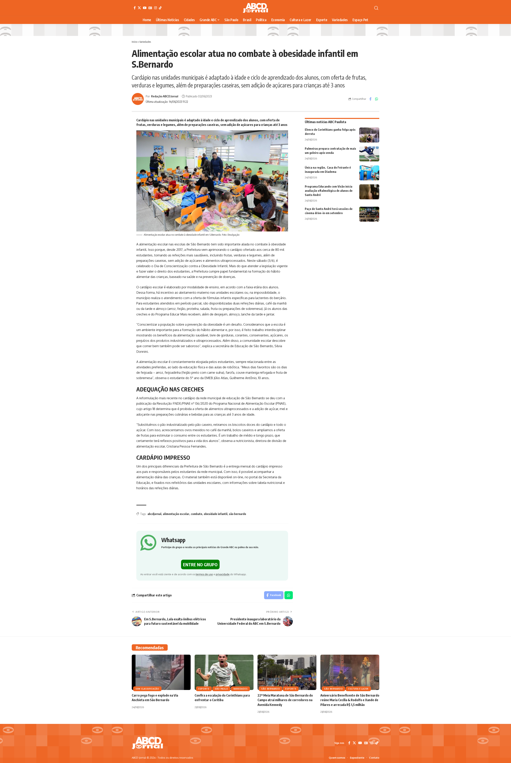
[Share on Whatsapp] (376, 99)
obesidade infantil (215, 514)
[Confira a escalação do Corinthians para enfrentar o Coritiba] (224, 672)
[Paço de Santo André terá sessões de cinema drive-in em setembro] (369, 214)
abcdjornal (154, 514)
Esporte (203, 689)
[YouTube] (145, 7)
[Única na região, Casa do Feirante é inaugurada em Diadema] (369, 172)
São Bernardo (270, 689)
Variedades (145, 41)
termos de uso (204, 574)
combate (196, 514)
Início (134, 41)
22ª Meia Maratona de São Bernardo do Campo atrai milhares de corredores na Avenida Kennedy (285, 700)
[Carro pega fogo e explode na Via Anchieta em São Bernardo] (161, 672)
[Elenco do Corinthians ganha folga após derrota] (369, 134)
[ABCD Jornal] (255, 8)
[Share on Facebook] (370, 99)
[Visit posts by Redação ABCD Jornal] (138, 99)
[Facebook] (135, 7)
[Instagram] (155, 7)
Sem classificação (147, 689)
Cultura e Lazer (358, 689)
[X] (139, 7)
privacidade (223, 574)
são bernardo (237, 514)
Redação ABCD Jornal (164, 96)
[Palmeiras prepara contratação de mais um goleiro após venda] (369, 153)
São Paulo (221, 689)
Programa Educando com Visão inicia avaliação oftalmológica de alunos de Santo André (329, 191)
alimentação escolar (176, 514)
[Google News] (150, 7)
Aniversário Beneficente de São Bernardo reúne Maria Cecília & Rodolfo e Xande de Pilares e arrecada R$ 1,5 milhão (349, 700)
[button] (376, 8)
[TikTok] (160, 7)
